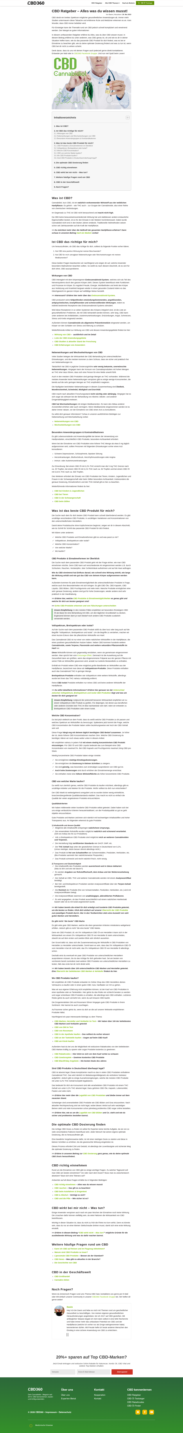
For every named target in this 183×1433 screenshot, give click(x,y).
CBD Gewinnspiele (62, 1057)
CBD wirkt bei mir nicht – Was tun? (72, 172)
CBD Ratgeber (134, 1394)
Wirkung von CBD (62, 335)
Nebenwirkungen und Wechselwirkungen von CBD (76, 136)
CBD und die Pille (62, 1198)
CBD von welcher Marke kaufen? (69, 153)
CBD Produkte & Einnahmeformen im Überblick (75, 146)
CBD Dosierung (90, 1154)
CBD (78, 425)
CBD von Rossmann (63, 1031)
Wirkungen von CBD (65, 133)
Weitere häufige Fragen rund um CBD (73, 177)
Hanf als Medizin (84, 233)
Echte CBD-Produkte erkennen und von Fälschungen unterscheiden (85, 606)
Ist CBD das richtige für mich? (69, 131)
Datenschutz (65, 1412)
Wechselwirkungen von (65, 425)
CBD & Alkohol (61, 1195)
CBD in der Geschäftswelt (67, 182)
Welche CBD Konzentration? (68, 150)
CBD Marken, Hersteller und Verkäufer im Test (75, 1021)
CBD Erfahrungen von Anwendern (69, 345)
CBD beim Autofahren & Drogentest (70, 1191)
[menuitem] (97, 3)
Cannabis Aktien (61, 1280)
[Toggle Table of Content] (126, 117)
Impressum (51, 1412)
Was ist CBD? (62, 126)
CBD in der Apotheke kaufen (67, 1034)
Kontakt (97, 1398)
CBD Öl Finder (134, 1405)
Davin (111, 14)
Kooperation (99, 1394)
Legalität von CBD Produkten (92, 1095)
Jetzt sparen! (122, 1372)
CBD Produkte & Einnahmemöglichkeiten (91, 598)
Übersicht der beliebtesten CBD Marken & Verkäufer (79, 971)
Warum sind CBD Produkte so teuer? (71, 1252)
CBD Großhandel (62, 1276)
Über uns (65, 1394)
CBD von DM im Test (63, 1027)
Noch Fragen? (62, 187)
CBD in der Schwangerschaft (67, 498)
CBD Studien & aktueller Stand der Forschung (75, 341)
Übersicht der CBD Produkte (115, 910)
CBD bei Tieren (61, 494)
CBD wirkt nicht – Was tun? (91, 1233)
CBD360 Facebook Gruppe (85, 53)
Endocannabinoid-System (103, 295)
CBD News (59, 1259)
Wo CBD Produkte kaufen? (67, 155)
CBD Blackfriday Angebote (66, 1061)
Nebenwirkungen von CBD (66, 421)
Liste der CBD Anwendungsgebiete (70, 338)
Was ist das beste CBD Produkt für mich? (75, 143)
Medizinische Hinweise (44, 1425)
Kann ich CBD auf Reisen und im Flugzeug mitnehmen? (79, 1249)
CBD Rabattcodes (62, 1054)
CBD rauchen (60, 1188)
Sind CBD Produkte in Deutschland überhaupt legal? (77, 158)
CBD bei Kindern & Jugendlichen (69, 491)
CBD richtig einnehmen (66, 167)
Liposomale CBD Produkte (66, 1256)
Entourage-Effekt (84, 655)
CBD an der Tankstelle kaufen (67, 1038)
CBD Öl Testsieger (136, 1398)
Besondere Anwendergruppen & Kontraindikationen (76, 138)
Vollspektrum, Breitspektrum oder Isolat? (72, 148)
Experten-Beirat (68, 1398)
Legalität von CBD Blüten (90, 1113)
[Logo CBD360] (35, 3)
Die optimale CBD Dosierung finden (72, 163)
